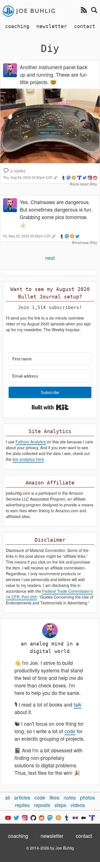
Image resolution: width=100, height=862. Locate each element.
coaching (17, 26)
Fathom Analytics (31, 441)
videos (78, 804)
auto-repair (80, 184)
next (50, 257)
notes (70, 797)
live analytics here (28, 459)
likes (54, 797)
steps (60, 804)
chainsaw (81, 242)
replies (22, 804)
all (7, 797)
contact (84, 26)
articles (22, 797)
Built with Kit (50, 407)
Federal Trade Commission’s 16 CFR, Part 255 (49, 594)
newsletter (51, 26)
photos (87, 797)
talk (77, 704)
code (69, 731)
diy (94, 184)
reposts (42, 804)
